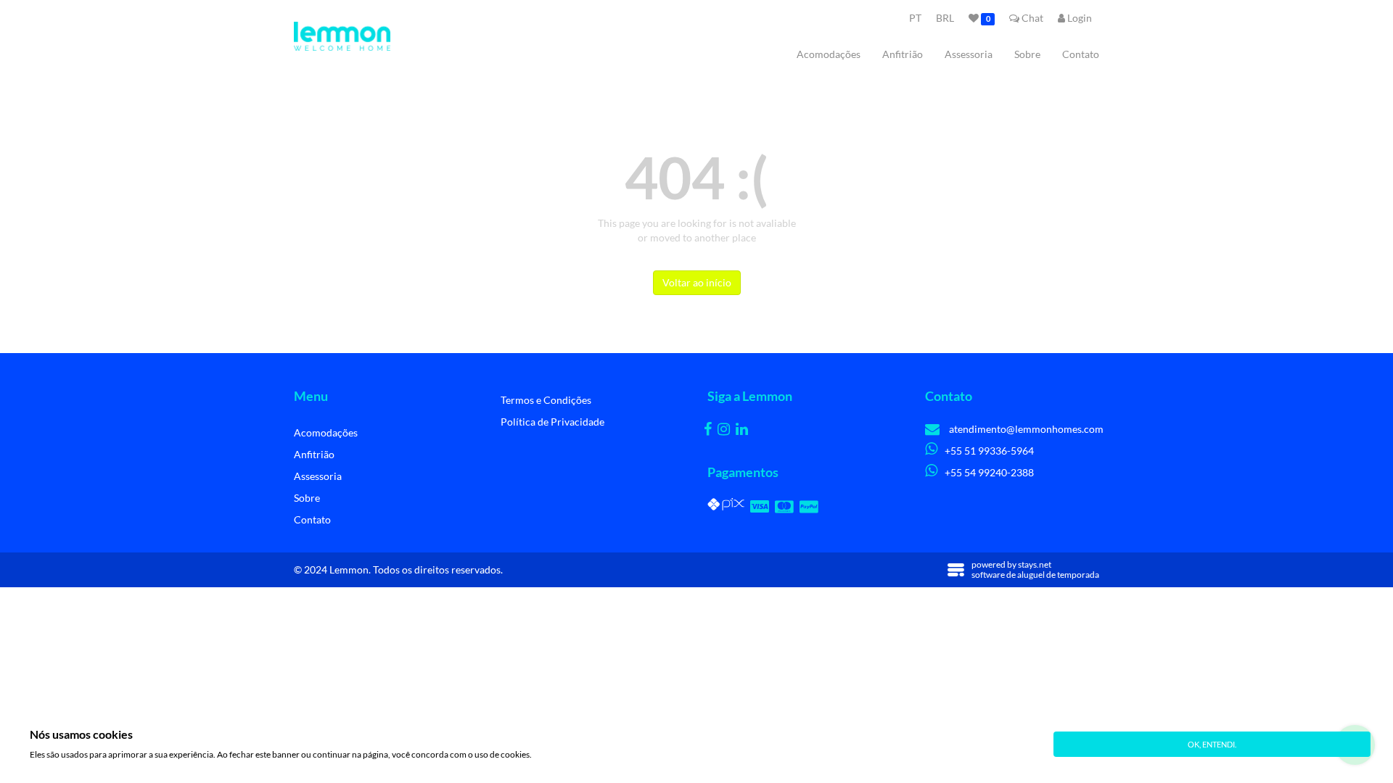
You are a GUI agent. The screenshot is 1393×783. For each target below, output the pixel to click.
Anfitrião (902, 54)
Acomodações (828, 54)
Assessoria (969, 54)
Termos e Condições (546, 400)
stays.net (1034, 564)
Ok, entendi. (1212, 744)
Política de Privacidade (552, 421)
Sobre (1027, 54)
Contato (1080, 54)
